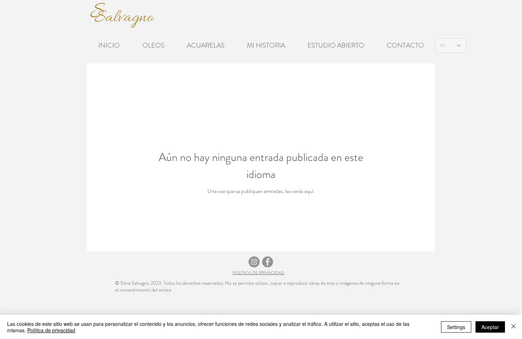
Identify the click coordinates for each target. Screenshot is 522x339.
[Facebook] (267, 261)
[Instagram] (254, 261)
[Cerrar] (513, 327)
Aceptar (490, 326)
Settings (456, 326)
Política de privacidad (51, 330)
